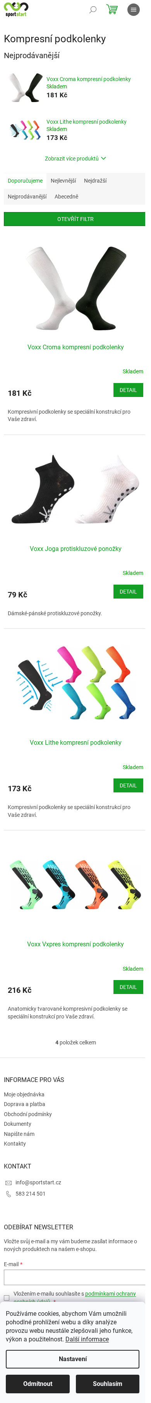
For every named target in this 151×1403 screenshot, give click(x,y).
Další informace (87, 1339)
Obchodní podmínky (28, 1114)
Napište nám (19, 1134)
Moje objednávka (24, 1094)
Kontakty (15, 1144)
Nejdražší (95, 181)
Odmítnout (37, 1383)
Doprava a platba (24, 1104)
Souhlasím (107, 1383)
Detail (128, 390)
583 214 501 (30, 1194)
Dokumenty (17, 1124)
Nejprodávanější (27, 196)
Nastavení (73, 1359)
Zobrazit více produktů (72, 158)
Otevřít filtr (75, 219)
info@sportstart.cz (38, 1182)
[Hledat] (93, 9)
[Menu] (133, 9)
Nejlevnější (63, 181)
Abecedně (66, 196)
